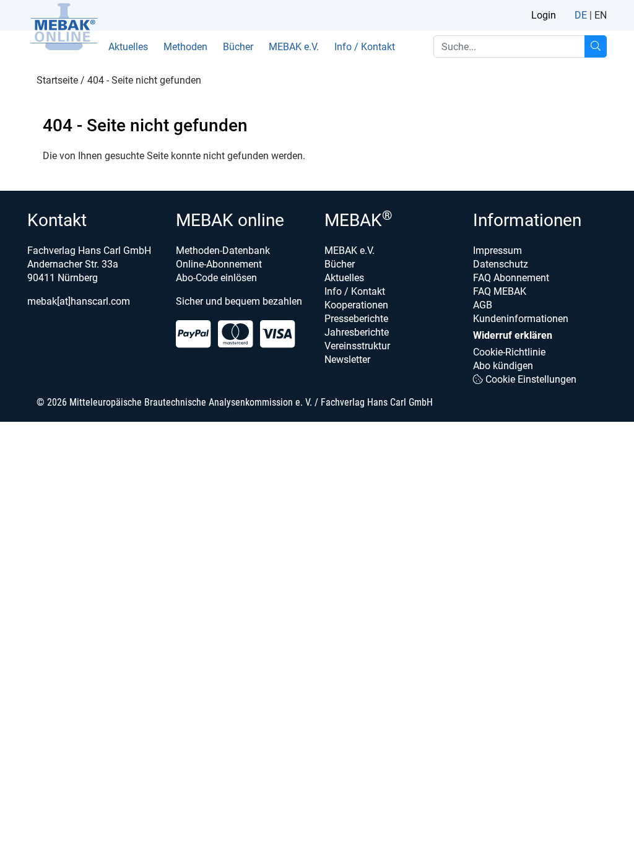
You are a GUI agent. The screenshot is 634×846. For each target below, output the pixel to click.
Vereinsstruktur (357, 346)
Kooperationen (356, 305)
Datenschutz (500, 264)
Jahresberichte (356, 332)
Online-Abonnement (219, 264)
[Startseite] (63, 26)
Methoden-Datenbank (223, 250)
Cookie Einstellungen (529, 379)
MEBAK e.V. (294, 47)
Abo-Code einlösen (216, 278)
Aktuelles (128, 47)
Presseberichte (356, 319)
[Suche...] (595, 46)
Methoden (185, 47)
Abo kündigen (503, 366)
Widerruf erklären (512, 335)
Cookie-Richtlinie (509, 352)
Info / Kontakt (364, 47)
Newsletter (347, 359)
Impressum (497, 250)
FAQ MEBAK (499, 291)
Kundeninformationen (520, 319)
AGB (482, 305)
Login (543, 15)
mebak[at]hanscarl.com (78, 301)
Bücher (238, 47)
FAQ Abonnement (511, 278)
